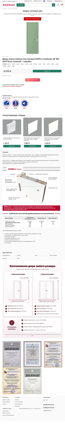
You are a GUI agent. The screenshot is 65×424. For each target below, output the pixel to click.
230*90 (13, 66)
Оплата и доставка (19, 401)
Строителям (17, 406)
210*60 (22, 64)
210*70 (26, 64)
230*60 (57, 64)
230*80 (8, 66)
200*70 (9, 64)
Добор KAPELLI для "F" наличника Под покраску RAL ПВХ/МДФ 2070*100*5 (32, 139)
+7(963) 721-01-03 (37, 1)
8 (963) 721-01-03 (48, 408)
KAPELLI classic (6, 411)
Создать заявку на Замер (32, 79)
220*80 (48, 64)
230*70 (4, 66)
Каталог (4, 1)
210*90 (35, 64)
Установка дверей (19, 404)
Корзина (4, 404)
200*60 (4, 64)
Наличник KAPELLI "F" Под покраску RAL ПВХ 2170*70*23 (11, 138)
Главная (4, 8)
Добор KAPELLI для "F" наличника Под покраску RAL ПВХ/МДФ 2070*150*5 (52, 139)
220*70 (44, 64)
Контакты (17, 399)
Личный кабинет (6, 401)
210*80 (31, 64)
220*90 (52, 64)
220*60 (39, 64)
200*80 (13, 64)
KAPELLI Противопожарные (8, 415)
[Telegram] (49, 1)
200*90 (18, 64)
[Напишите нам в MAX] (44, 1)
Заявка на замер (11, 1)
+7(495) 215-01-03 (28, 1)
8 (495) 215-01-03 (48, 405)
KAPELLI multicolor (13, 8)
